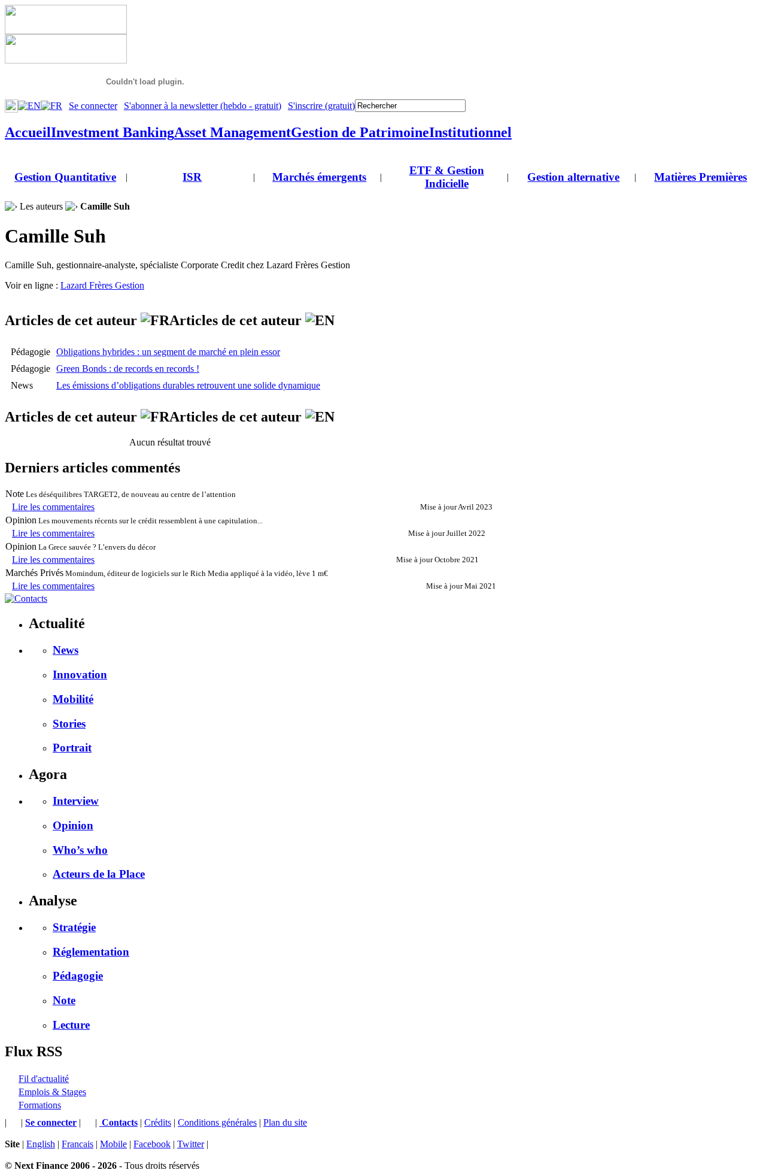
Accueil (28, 132)
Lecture (71, 1025)
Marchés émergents (319, 177)
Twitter (190, 1144)
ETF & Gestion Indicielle (446, 177)
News (65, 650)
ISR (192, 177)
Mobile (113, 1144)
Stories (69, 723)
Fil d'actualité (44, 1079)
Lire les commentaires (53, 507)
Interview (76, 801)
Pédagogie (78, 975)
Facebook (152, 1144)
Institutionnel (470, 132)
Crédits (157, 1122)
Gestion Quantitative (65, 177)
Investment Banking (112, 132)
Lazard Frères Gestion (102, 285)
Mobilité (73, 699)
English (40, 1144)
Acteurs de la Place (99, 874)
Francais (77, 1144)
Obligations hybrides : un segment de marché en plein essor (168, 352)
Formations (40, 1105)
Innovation (80, 674)
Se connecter (93, 106)
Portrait (72, 747)
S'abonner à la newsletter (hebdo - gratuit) (202, 106)
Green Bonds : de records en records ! (127, 368)
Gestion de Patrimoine (360, 132)
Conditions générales (217, 1122)
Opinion (73, 825)
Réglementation (91, 951)
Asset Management (232, 132)
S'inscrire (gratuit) (321, 106)
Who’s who (80, 850)
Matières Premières (700, 177)
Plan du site (285, 1122)
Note (64, 1000)
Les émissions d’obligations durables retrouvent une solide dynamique (188, 385)
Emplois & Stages (52, 1092)
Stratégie (74, 927)
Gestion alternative (573, 177)
